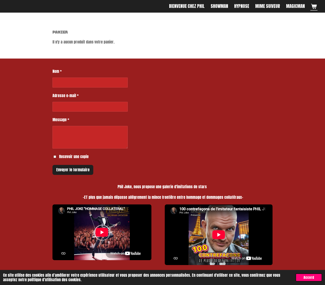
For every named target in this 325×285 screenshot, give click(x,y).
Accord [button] (309, 277)
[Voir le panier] (313, 6)
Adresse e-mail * (65, 95)
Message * (60, 120)
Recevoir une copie (74, 156)
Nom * (57, 71)
